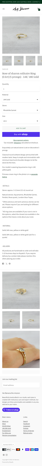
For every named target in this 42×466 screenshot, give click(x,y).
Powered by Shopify (7, 462)
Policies (25, 428)
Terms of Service (28, 431)
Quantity (5, 84)
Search (25, 421)
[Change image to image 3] (30, 60)
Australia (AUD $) (7, 444)
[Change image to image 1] (7, 61)
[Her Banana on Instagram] (7, 455)
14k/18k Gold (6, 428)
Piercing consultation (9, 435)
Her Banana (15, 459)
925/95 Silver (6, 426)
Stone (4, 106)
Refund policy (27, 433)
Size (3, 116)
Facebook (26, 424)
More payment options (21, 140)
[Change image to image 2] (19, 60)
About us (5, 421)
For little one (6, 433)
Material (5, 95)
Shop (4, 424)
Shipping (17, 143)
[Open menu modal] (3, 9)
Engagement (6, 431)
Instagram (26, 426)
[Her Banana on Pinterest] (4, 455)
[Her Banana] (21, 9)
